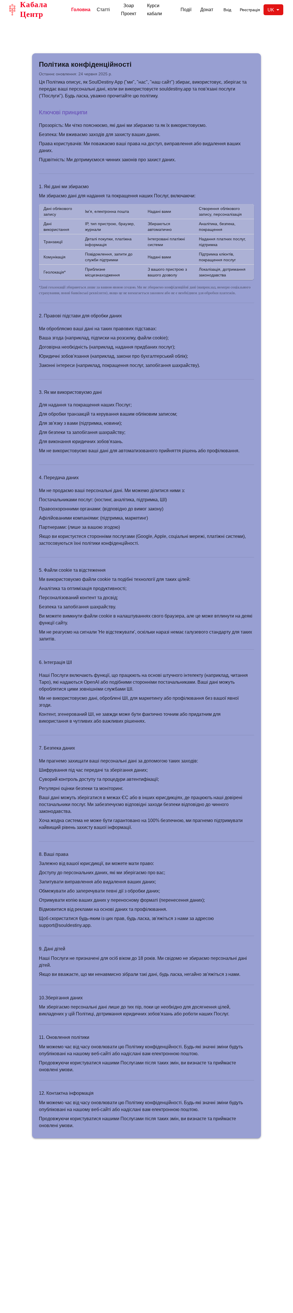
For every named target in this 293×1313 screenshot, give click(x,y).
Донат (206, 9)
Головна (80, 9)
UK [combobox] (271, 9)
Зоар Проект (128, 9)
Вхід (227, 9)
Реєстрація (250, 9)
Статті (103, 9)
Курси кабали (154, 9)
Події (186, 9)
